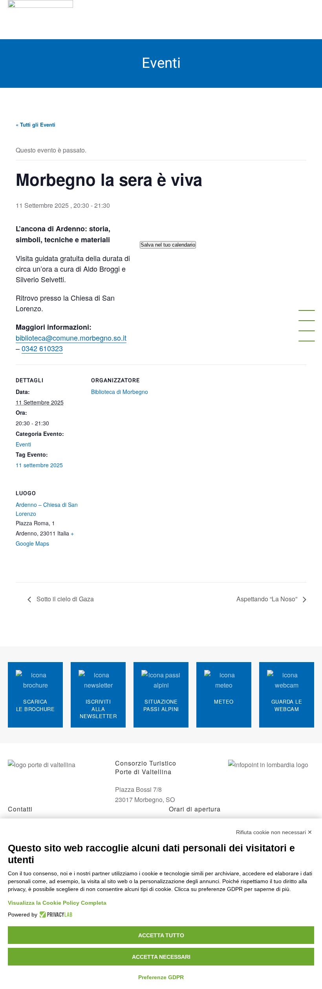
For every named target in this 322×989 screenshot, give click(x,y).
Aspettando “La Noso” (267, 598)
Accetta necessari (161, 957)
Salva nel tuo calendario (168, 245)
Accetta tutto (161, 935)
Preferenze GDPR (161, 977)
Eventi (23, 444)
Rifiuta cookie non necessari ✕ (274, 832)
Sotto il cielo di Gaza (64, 598)
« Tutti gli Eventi (35, 124)
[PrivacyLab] (54, 914)
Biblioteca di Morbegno (119, 392)
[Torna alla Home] (41, 19)
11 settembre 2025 (39, 465)
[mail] (306, 320)
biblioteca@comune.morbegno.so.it (71, 337)
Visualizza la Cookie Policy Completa (57, 903)
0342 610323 (42, 348)
